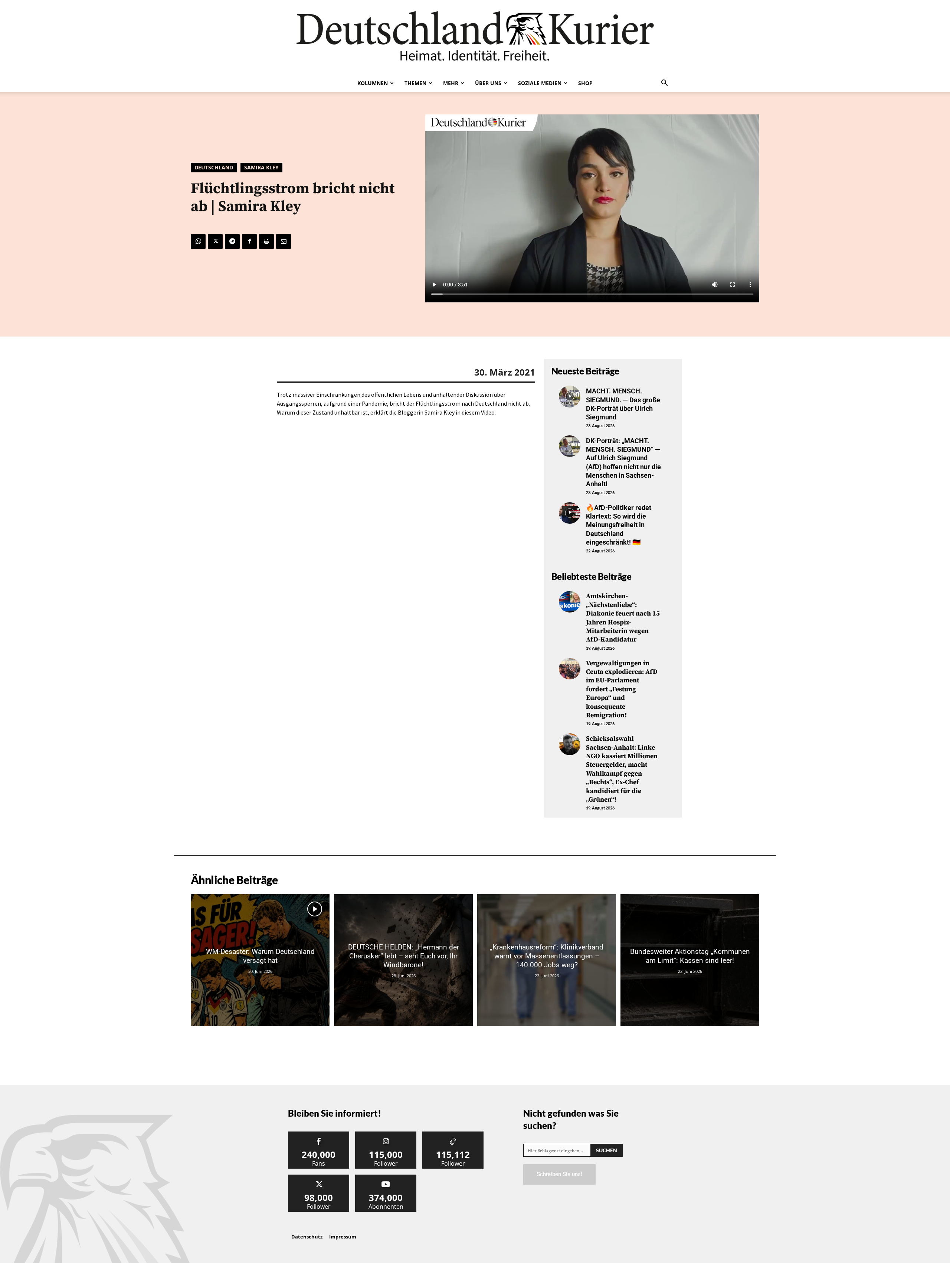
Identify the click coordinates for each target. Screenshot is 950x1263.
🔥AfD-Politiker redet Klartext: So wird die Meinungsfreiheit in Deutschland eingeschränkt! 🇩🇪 (618, 525)
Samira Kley (261, 167)
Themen (415, 83)
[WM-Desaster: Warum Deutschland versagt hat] (260, 960)
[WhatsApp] (198, 241)
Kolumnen (372, 83)
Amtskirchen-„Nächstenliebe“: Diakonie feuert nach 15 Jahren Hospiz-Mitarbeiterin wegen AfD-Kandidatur (623, 618)
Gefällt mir (319, 1134)
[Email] (283, 241)
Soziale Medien (539, 83)
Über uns (488, 83)
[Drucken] (266, 241)
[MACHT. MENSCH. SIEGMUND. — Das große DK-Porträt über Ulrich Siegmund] (569, 396)
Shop (585, 83)
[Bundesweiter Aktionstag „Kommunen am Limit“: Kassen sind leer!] (689, 960)
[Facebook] (249, 241)
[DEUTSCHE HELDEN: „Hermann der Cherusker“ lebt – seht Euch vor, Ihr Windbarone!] (403, 960)
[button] (664, 83)
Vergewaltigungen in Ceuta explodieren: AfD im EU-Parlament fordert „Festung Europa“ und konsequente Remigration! (622, 689)
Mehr (450, 83)
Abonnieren (386, 1177)
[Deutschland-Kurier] (475, 37)
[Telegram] (232, 241)
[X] (215, 241)
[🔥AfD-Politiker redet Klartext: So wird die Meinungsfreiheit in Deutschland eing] (569, 513)
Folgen (386, 1134)
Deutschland (213, 167)
